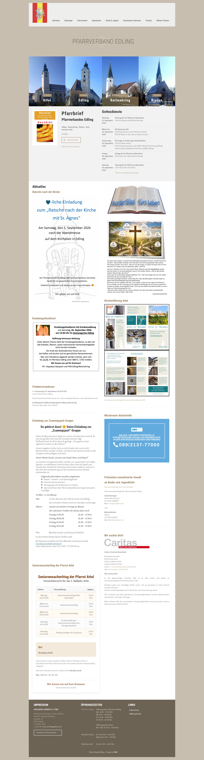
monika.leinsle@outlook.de (49, 544)
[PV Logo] (40, 13)
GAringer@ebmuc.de (116, 504)
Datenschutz (134, 710)
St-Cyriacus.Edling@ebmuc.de (50, 727)
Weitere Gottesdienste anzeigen (127, 173)
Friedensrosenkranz (43, 386)
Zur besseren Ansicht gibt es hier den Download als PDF (124, 400)
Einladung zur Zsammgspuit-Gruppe (52, 420)
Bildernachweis (135, 714)
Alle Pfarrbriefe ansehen (71, 147)
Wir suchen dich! (113, 535)
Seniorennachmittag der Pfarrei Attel (53, 565)
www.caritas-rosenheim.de (118, 569)
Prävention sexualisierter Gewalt (122, 477)
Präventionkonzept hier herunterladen (118, 487)
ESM (115, 752)
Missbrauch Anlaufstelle (118, 415)
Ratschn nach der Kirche (46, 192)
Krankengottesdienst (44, 318)
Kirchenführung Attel (116, 300)
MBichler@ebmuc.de (115, 520)
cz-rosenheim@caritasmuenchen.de (122, 567)
